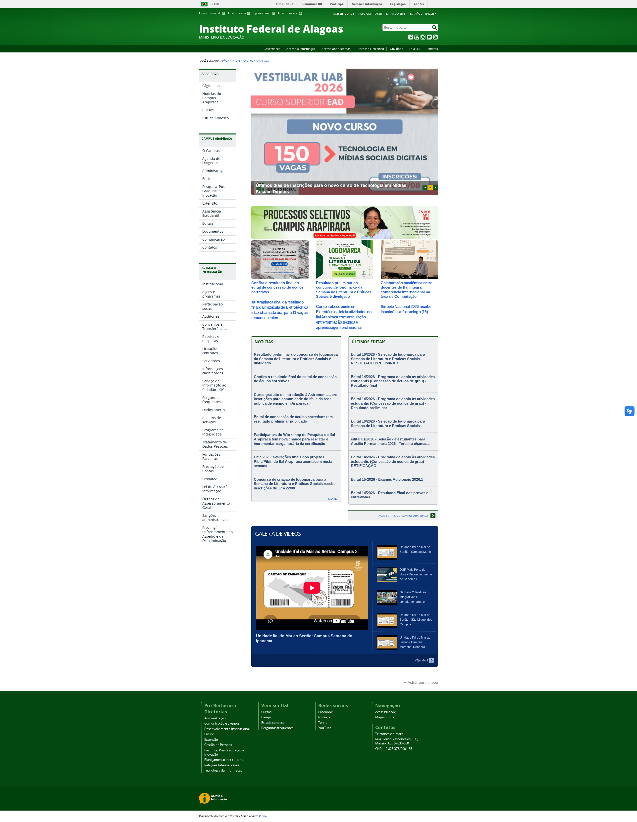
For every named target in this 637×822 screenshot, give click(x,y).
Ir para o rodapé (289, 13)
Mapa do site (395, 13)
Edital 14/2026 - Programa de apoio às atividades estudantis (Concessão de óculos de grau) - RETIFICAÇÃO (393, 461)
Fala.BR (414, 49)
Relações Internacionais (221, 765)
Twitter (429, 37)
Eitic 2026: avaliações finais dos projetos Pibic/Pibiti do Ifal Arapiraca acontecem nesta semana (293, 461)
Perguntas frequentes (277, 728)
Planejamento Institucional (224, 760)
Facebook (410, 37)
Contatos (431, 49)
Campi (266, 717)
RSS (435, 37)
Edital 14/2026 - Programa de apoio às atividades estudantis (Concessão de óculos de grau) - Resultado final (393, 381)
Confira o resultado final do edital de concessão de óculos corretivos (277, 287)
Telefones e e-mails (389, 734)
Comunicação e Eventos (222, 723)
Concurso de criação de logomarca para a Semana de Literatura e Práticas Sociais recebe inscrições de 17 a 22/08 (294, 483)
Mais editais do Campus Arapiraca (403, 516)
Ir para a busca (263, 13)
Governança (272, 49)
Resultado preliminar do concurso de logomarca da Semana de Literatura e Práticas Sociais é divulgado (343, 289)
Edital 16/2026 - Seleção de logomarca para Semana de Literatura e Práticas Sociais (388, 423)
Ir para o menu (238, 13)
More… (333, 498)
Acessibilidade (343, 13)
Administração (215, 718)
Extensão (211, 739)
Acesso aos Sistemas (336, 49)
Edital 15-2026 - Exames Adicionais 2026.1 (387, 479)
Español (416, 13)
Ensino (209, 734)
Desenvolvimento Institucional (227, 729)
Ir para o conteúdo (211, 13)
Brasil (215, 4)
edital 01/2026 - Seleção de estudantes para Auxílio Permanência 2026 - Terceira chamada (390, 441)
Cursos (266, 712)
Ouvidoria (396, 49)
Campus (248, 60)
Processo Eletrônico (370, 49)
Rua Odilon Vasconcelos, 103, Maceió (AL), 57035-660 (396, 741)
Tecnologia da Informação (223, 770)
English (430, 13)
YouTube (416, 37)
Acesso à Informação (301, 49)
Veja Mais (421, 660)
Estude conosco (273, 723)
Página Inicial (231, 60)
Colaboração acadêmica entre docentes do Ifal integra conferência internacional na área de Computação (406, 289)
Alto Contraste (370, 13)
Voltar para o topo (423, 682)
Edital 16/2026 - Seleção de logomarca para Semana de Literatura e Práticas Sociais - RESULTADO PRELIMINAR (388, 358)
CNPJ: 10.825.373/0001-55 (393, 749)
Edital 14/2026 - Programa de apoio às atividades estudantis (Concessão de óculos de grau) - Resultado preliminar (393, 403)
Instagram (423, 37)
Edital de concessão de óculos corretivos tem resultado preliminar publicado (293, 419)
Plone (263, 816)
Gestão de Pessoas (218, 745)
